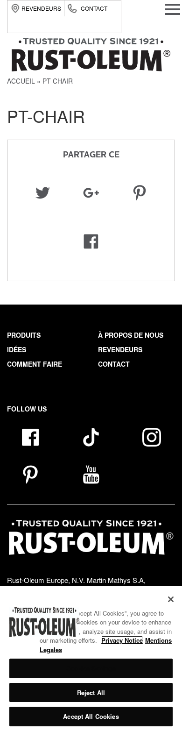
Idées (16, 349)
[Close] (171, 599)
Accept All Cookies (91, 716)
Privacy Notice (122, 640)
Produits (24, 335)
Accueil (21, 80)
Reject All (91, 692)
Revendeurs (41, 8)
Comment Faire (34, 364)
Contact (94, 8)
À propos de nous (130, 335)
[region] (91, 658)
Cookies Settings (91, 668)
